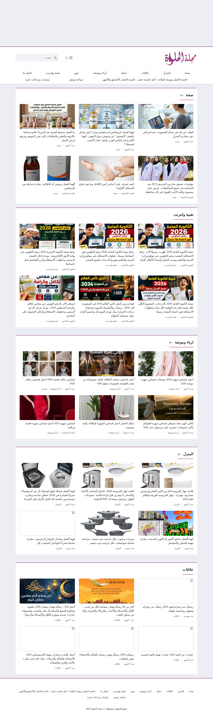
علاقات (176, 616)
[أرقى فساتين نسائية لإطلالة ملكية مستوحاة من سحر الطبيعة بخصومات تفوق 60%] (106, 371)
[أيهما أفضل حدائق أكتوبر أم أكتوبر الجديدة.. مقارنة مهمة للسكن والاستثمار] (165, 531)
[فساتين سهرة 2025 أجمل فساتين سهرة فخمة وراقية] (47, 415)
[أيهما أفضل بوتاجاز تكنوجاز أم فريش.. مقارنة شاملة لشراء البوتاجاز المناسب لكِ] (47, 531)
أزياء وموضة (174, 389)
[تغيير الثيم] (69, 57)
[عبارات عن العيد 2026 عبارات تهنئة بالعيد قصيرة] (165, 648)
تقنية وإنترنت (170, 265)
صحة (189, 95)
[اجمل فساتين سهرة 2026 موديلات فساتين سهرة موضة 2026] (165, 371)
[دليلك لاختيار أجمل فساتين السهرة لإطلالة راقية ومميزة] (106, 415)
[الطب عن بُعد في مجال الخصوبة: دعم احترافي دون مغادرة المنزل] (165, 128)
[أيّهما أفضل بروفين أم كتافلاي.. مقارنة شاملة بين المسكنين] (47, 178)
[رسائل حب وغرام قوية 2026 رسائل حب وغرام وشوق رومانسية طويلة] (165, 600)
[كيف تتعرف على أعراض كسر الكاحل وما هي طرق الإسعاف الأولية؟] (106, 178)
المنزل (188, 454)
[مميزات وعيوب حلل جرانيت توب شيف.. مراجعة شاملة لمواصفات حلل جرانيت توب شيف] (106, 531)
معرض (44, 389)
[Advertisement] (113, 23)
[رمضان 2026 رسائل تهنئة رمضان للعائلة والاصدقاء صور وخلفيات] (106, 648)
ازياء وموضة (184, 342)
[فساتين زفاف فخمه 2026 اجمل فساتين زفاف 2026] (47, 371)
